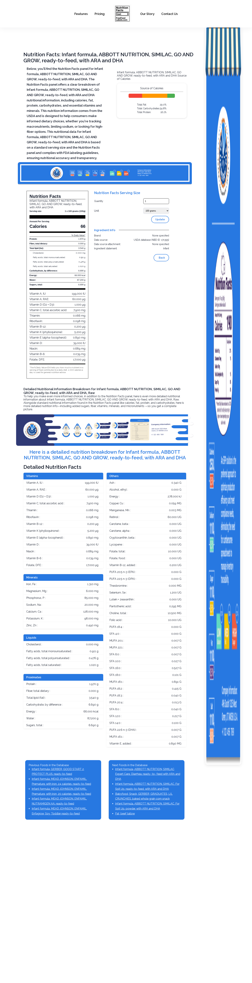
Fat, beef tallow (125, 813)
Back (162, 257)
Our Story (147, 14)
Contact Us (169, 14)
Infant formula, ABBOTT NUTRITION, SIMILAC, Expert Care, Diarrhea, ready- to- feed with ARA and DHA (147, 774)
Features (81, 14)
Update (160, 219)
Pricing (100, 14)
